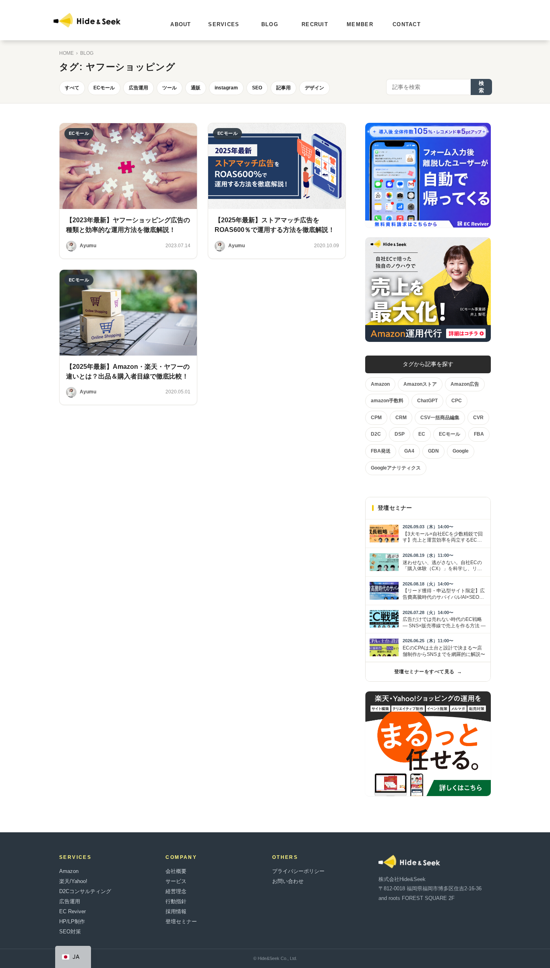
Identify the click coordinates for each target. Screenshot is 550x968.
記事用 (283, 88)
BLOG (269, 24)
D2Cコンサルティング (85, 891)
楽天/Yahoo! (73, 881)
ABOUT (180, 24)
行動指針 (175, 901)
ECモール (104, 88)
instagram (226, 88)
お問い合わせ (288, 881)
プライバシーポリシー (298, 871)
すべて (72, 88)
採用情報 (175, 911)
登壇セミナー (181, 921)
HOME (66, 53)
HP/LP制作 (72, 921)
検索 (481, 86)
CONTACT (407, 24)
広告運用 (138, 88)
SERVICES (223, 24)
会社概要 (175, 871)
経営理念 (175, 891)
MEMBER (360, 24)
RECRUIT (315, 24)
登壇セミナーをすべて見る (428, 671)
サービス (175, 881)
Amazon (69, 871)
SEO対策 (70, 932)
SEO (257, 88)
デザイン (314, 88)
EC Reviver (72, 911)
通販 (196, 88)
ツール (169, 88)
